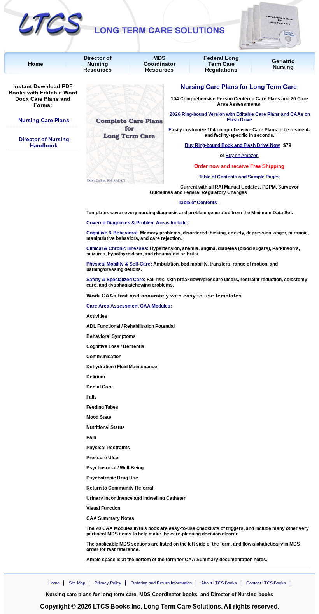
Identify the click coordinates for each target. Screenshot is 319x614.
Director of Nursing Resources (97, 64)
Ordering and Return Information (161, 583)
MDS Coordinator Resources (159, 64)
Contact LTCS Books (266, 583)
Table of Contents (198, 202)
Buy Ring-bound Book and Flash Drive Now (232, 145)
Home (35, 64)
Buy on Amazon (242, 155)
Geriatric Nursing (283, 64)
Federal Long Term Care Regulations (221, 64)
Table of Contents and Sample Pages (239, 177)
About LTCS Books (219, 583)
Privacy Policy (108, 583)
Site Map (77, 583)
